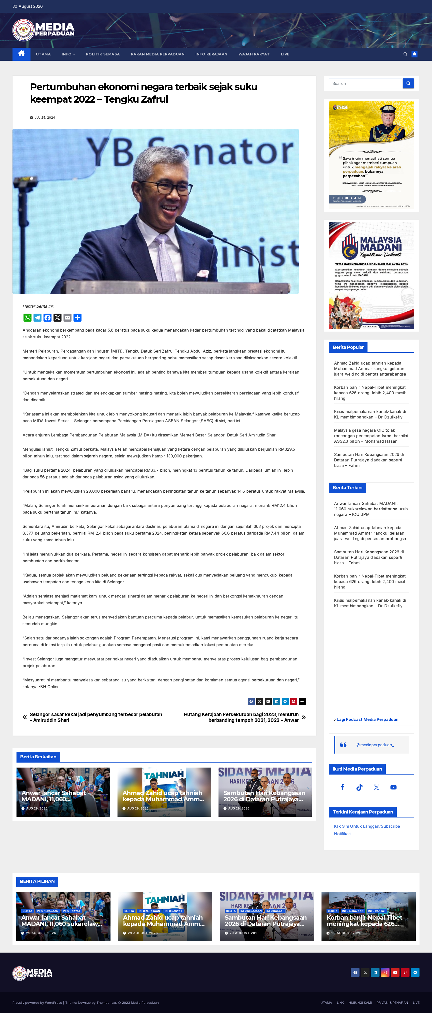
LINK (340, 1003)
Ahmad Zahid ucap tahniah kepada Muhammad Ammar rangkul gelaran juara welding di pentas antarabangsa (370, 369)
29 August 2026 (41, 933)
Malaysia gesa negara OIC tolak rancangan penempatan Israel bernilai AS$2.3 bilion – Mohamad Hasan (371, 436)
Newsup (84, 1003)
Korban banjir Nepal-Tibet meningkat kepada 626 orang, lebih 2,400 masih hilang (370, 393)
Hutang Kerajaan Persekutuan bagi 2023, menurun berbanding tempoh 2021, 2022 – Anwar (241, 717)
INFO (67, 54)
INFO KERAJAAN (212, 54)
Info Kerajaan (47, 910)
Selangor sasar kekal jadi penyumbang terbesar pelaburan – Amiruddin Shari (96, 717)
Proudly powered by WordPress (37, 1003)
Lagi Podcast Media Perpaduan (367, 719)
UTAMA (43, 54)
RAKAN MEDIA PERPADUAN (158, 54)
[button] (406, 54)
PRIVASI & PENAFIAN (392, 1003)
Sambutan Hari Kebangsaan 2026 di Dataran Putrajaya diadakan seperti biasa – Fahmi (369, 460)
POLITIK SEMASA (103, 54)
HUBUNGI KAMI (360, 1003)
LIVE (285, 54)
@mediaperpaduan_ (375, 744)
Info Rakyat (71, 910)
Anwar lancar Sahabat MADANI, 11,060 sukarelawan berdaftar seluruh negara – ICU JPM (371, 509)
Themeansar (106, 1003)
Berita (27, 910)
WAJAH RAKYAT (254, 54)
